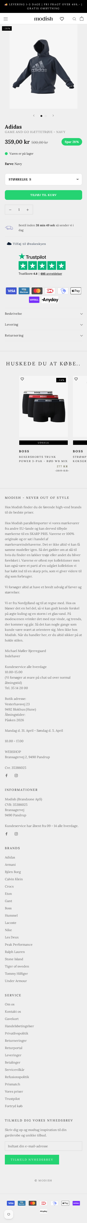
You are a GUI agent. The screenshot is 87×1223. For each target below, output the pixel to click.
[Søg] (74, 19)
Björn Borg (13, 872)
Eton (8, 894)
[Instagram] (16, 775)
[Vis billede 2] (46, 116)
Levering (11, 324)
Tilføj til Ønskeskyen (29, 244)
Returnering (14, 335)
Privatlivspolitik (16, 1033)
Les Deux (12, 937)
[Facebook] (6, 775)
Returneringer (16, 1041)
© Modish (43, 1180)
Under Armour (16, 981)
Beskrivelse (13, 313)
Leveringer (13, 1055)
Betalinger (12, 1062)
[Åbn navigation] (6, 18)
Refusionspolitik (17, 1077)
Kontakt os (13, 1011)
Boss (8, 908)
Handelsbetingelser (19, 1026)
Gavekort (12, 1019)
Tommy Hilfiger (16, 973)
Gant (8, 901)
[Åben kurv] (81, 19)
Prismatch (12, 1084)
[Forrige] (33, 115)
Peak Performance (19, 944)
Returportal (13, 1048)
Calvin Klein (14, 879)
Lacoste (10, 923)
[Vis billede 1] (41, 116)
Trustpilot (12, 1099)
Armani (10, 864)
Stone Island (14, 959)
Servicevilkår (14, 1070)
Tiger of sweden (17, 966)
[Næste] (53, 115)
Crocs (9, 886)
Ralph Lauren (15, 952)
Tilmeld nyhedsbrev (32, 1159)
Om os (9, 1004)
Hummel (11, 915)
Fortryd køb (13, 1106)
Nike (8, 930)
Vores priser (14, 1091)
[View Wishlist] (62, 18)
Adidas (10, 857)
